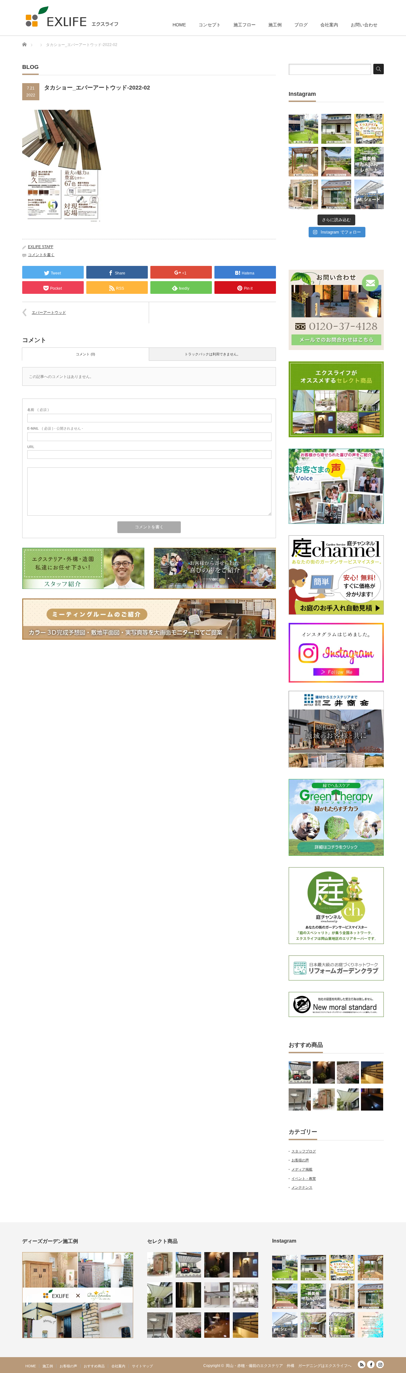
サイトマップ (142, 1366)
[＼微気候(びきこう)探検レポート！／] (369, 161)
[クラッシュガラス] (188, 1295)
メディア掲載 (301, 1169)
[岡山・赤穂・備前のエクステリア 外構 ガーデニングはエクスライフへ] (72, 16)
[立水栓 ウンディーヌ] (300, 1099)
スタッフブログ (303, 1151)
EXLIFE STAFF (40, 247)
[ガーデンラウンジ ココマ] (245, 1295)
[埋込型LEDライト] (372, 1099)
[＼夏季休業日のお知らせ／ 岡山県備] (370, 1324)
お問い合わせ (364, 24)
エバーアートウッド (49, 312)
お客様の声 (300, 1160)
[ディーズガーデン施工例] (77, 1337)
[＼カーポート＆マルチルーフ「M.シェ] (369, 194)
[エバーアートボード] (324, 1072)
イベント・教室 (303, 1178)
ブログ (301, 24)
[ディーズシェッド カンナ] (324, 1099)
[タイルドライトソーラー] (217, 1325)
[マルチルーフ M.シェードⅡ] (300, 1072)
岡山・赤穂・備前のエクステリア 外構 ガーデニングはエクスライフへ (288, 1365)
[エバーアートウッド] (372, 1072)
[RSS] (361, 1364)
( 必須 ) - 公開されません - (55, 428)
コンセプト (210, 24)
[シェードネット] (348, 1099)
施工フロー (244, 24)
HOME (179, 24)
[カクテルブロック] (245, 1264)
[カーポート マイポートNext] (217, 1295)
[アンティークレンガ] (348, 1072)
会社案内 (329, 24)
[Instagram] (380, 1364)
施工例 (275, 24)
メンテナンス (301, 1187)
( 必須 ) (38, 410)
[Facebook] (371, 1364)
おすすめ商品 (94, 1366)
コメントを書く (41, 255)
